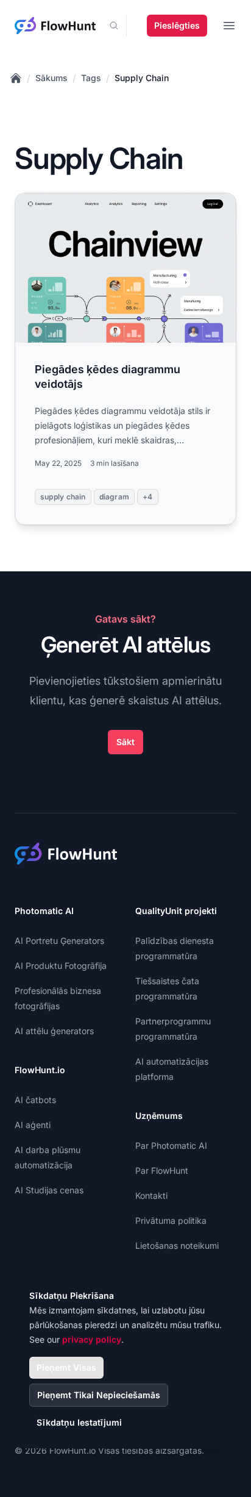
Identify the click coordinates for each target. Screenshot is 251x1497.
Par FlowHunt (161, 1170)
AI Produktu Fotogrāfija (61, 965)
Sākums (51, 78)
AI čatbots (35, 1100)
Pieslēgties (177, 25)
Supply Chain (142, 78)
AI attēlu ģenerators (54, 1031)
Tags (91, 78)
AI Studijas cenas (49, 1190)
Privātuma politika (171, 1220)
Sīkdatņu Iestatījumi (79, 1422)
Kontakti (151, 1195)
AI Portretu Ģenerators (59, 940)
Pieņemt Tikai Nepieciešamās (98, 1395)
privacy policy (91, 1339)
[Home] (16, 78)
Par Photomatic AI (171, 1145)
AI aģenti (33, 1125)
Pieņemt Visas (66, 1367)
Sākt (125, 742)
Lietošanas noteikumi (177, 1245)
